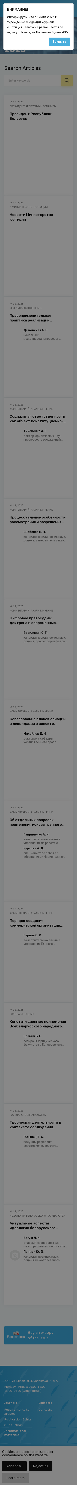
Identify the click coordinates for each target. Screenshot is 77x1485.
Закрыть (59, 42)
